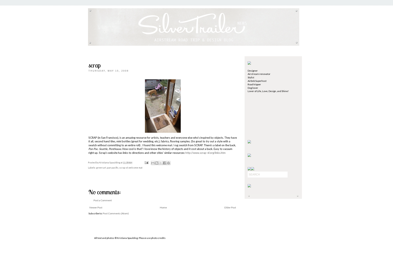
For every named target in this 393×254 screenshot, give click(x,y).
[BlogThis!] (157, 163)
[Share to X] (161, 163)
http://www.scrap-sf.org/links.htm (205, 152)
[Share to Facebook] (165, 163)
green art (101, 167)
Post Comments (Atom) (116, 213)
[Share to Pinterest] (168, 163)
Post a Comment (103, 200)
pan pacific (113, 167)
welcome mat (135, 167)
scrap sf (123, 167)
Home (163, 207)
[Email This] (153, 163)
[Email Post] (146, 162)
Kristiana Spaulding (110, 162)
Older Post (230, 207)
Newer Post (95, 207)
